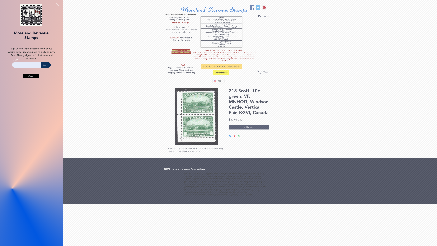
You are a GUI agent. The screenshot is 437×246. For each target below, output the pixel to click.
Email (15, 60)
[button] (57, 4)
